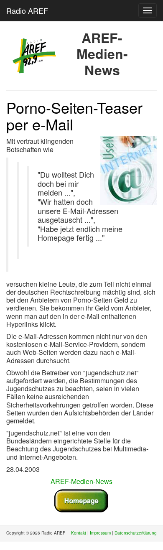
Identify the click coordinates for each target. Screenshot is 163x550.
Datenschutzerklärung (136, 533)
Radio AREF (27, 10)
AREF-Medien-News (81, 481)
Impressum (100, 533)
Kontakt (78, 533)
